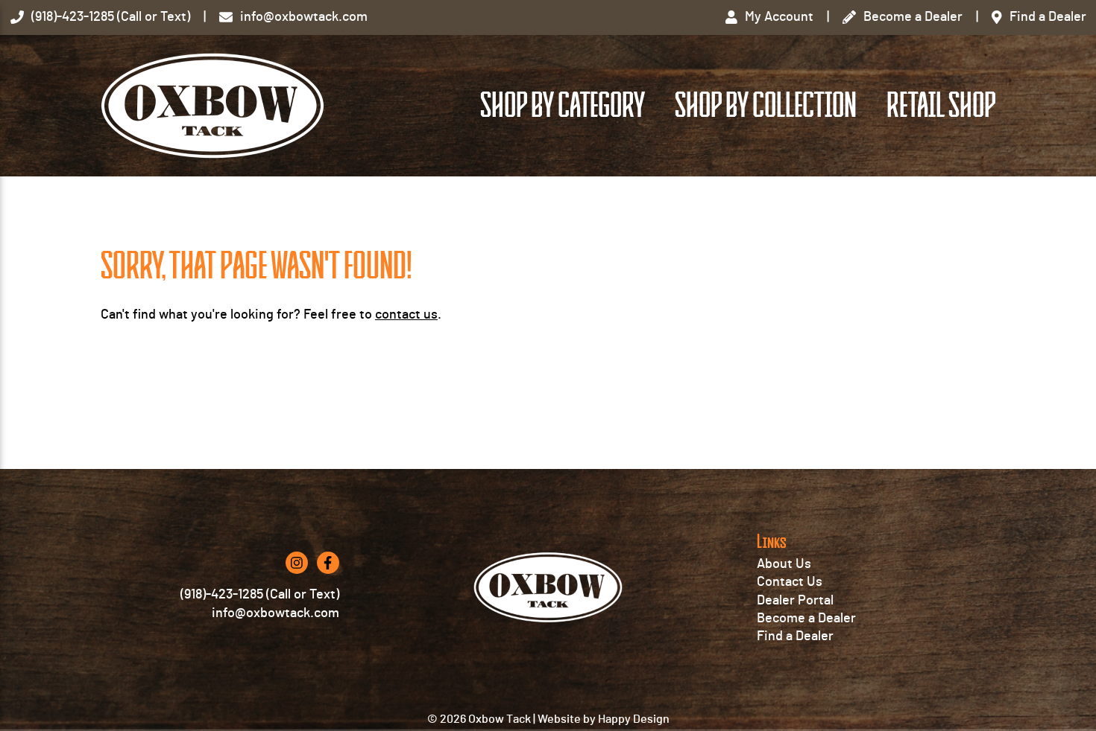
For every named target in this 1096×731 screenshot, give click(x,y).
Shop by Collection (766, 106)
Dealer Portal (795, 600)
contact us (406, 315)
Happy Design (634, 719)
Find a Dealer (795, 636)
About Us (784, 564)
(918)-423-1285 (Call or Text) (259, 594)
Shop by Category (562, 106)
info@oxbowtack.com (275, 613)
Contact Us (789, 582)
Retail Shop (940, 106)
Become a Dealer (806, 618)
